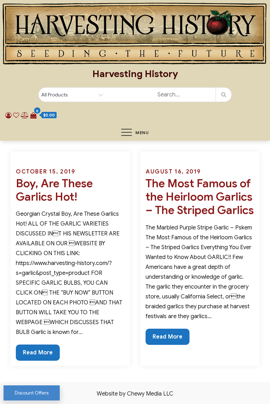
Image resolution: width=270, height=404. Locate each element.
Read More (37, 355)
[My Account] (8, 115)
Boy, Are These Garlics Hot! (54, 190)
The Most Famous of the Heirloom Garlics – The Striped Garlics (200, 196)
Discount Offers (32, 393)
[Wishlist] (16, 115)
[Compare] (25, 115)
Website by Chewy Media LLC (135, 393)
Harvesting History (135, 74)
